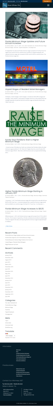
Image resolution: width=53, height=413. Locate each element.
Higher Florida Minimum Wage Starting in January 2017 (24, 192)
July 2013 (7, 282)
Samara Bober (10, 45)
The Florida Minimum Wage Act (23, 357)
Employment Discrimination (22, 372)
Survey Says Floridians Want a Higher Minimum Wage (22, 141)
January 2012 (8, 289)
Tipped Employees (23, 47)
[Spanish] (7, 333)
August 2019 (8, 260)
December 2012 (9, 287)
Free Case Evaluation (21, 358)
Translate (13, 337)
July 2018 (7, 269)
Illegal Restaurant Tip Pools (11, 244)
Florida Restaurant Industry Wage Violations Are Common (19, 240)
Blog (17, 351)
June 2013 (7, 285)
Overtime (16, 47)
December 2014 (9, 278)
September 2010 (9, 294)
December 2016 (9, 271)
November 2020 (9, 257)
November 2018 (9, 266)
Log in (6, 320)
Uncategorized (32, 47)
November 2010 (9, 292)
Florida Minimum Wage (40, 45)
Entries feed (8, 323)
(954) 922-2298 (11, 1)
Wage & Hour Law (20, 368)
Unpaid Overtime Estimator (22, 353)
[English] (6, 333)
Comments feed (9, 325)
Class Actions (19, 376)
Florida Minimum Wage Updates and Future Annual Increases (25, 42)
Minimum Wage (9, 47)
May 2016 (7, 273)
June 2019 (7, 262)
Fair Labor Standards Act (28, 45)
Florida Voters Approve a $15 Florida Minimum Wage (18, 237)
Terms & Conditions (21, 360)
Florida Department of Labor (23, 355)
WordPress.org (8, 327)
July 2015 (7, 276)
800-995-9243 (24, 1)
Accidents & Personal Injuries (23, 374)
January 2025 (8, 255)
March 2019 (8, 264)
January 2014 (8, 280)
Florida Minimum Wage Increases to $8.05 (24, 208)
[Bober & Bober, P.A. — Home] (12, 5)
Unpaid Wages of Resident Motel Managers (25, 89)
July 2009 (7, 296)
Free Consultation (7, 394)
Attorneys (18, 349)
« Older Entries (8, 226)
